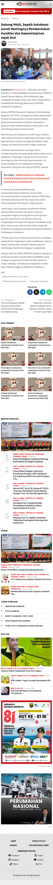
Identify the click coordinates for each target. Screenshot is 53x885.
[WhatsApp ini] (49, 292)
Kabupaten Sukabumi (39, 281)
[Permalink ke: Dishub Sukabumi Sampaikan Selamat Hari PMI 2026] (13, 384)
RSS (40, 864)
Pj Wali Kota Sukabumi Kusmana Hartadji (24, 626)
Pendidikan (39, 454)
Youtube (40, 860)
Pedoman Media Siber (39, 845)
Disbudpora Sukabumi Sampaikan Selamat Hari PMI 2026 (12, 370)
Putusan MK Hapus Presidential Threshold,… (26, 692)
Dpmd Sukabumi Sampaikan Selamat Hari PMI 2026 (12, 345)
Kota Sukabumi (12, 611)
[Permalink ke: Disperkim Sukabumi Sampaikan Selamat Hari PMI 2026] (40, 333)
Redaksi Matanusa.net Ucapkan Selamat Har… (30, 592)
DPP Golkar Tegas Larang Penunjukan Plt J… (30, 681)
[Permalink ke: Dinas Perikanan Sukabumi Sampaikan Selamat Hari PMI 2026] (40, 384)
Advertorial (16, 575)
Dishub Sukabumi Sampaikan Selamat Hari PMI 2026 (12, 395)
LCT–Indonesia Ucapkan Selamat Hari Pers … (31, 580)
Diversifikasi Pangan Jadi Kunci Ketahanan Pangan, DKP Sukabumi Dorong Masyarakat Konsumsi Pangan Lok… (31, 475)
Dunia (21, 454)
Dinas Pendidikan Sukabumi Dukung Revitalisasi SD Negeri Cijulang (30, 460)
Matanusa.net (19, 89)
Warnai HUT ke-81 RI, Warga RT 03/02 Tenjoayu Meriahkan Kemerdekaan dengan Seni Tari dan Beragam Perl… (31, 491)
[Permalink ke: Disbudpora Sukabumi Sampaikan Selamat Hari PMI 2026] (13, 359)
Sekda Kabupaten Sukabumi (17, 621)
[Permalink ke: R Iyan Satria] (4, 43)
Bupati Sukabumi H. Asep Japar (15, 276)
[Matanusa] (26, 4)
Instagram (15, 860)
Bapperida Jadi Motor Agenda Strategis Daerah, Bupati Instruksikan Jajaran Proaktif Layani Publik (40, 306)
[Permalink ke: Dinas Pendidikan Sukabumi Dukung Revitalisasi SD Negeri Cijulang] (26, 436)
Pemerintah (29, 454)
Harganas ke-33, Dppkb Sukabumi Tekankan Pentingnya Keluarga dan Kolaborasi (30, 520)
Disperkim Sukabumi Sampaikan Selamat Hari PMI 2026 (39, 345)
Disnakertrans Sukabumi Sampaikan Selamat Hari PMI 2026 (39, 370)
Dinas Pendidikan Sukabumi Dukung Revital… (23, 569)
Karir (13, 841)
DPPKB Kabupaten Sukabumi (14, 281)
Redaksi (13, 845)
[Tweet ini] (36, 292)
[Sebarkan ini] (30, 292)
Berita (15, 466)
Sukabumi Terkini (20, 456)
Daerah (16, 454)
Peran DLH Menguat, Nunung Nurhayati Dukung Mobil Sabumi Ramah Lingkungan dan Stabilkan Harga (12, 306)
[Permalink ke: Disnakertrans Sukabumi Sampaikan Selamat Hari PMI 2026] (40, 359)
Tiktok (15, 864)
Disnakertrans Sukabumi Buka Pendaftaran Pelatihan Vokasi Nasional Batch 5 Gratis (27, 505)
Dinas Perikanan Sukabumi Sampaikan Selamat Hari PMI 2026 (38, 395)
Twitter (40, 855)
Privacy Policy (39, 841)
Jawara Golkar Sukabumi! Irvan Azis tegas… (22, 671)
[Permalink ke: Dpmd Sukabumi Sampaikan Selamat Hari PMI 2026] (13, 333)
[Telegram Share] (43, 292)
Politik (16, 668)
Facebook (15, 855)
